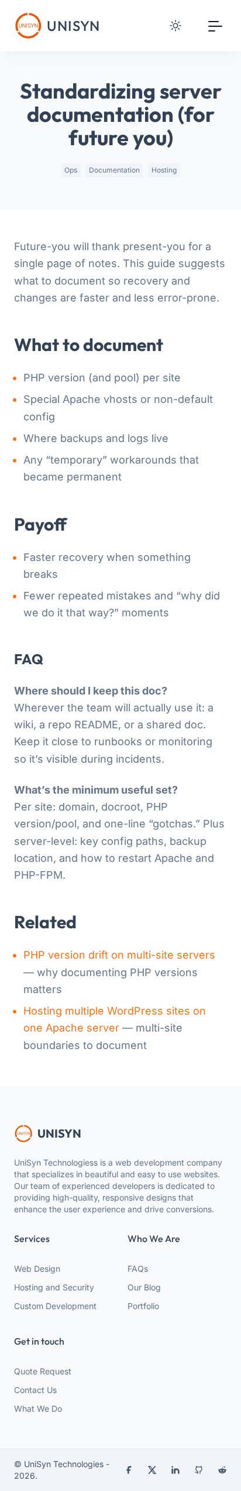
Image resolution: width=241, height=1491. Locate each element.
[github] (199, 1470)
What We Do (38, 1408)
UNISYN (59, 1133)
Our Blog (144, 1287)
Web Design (37, 1269)
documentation (114, 170)
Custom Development (55, 1306)
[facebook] (128, 1470)
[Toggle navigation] (215, 25)
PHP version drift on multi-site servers (119, 955)
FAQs (138, 1269)
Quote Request (42, 1371)
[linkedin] (175, 1470)
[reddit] (222, 1470)
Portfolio (143, 1306)
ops (70, 170)
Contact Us (35, 1390)
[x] (152, 1470)
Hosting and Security (54, 1287)
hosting (164, 170)
